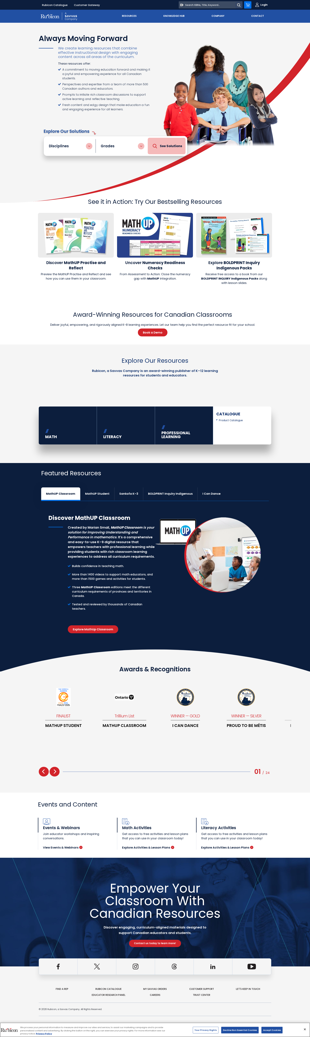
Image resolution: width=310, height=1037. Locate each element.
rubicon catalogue (108, 989)
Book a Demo (152, 332)
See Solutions (171, 146)
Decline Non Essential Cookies (240, 1030)
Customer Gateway (87, 5)
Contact (257, 16)
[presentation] (44, 771)
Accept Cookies (272, 1030)
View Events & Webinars (60, 847)
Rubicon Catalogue (54, 5)
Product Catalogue (231, 420)
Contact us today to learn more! (155, 943)
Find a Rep (62, 989)
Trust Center (201, 995)
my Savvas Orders (155, 989)
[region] (155, 1030)
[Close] (304, 1029)
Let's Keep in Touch (248, 989)
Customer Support (201, 989)
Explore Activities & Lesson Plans (146, 847)
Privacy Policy (44, 1033)
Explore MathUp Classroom (93, 629)
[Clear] (182, 5)
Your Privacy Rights (206, 1030)
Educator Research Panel (108, 995)
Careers (155, 995)
